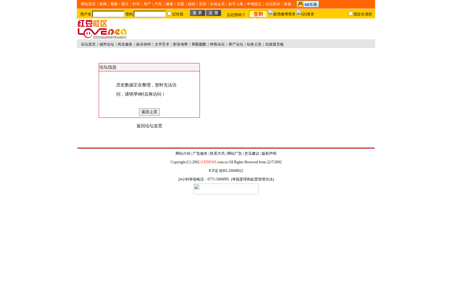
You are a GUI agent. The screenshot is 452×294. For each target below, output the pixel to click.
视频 (114, 4)
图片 (125, 4)
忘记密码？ (236, 15)
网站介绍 (183, 153)
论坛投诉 (272, 4)
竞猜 (202, 4)
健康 (169, 4)
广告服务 (200, 153)
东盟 (180, 4)
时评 (136, 4)
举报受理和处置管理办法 (252, 179)
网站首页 (88, 4)
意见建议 (251, 153)
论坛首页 (88, 44)
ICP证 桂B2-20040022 (226, 171)
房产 (147, 4)
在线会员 (217, 4)
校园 (191, 4)
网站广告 (234, 153)
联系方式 (217, 153)
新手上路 (235, 4)
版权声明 (269, 153)
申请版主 (254, 4)
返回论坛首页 (149, 126)
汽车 (158, 4)
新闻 (103, 4)
